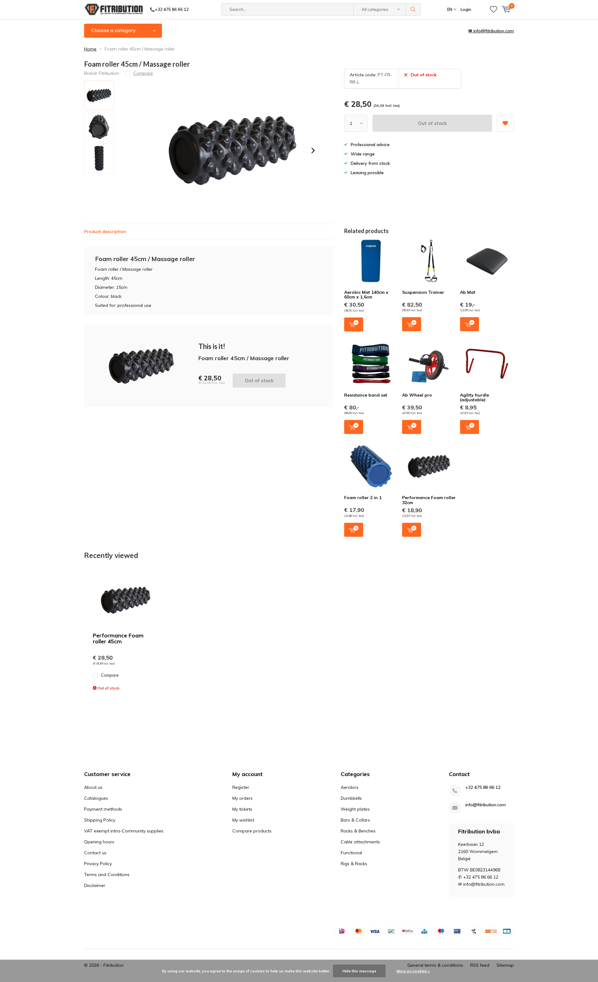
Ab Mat (467, 292)
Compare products (252, 831)
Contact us (95, 853)
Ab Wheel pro (417, 395)
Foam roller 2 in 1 (363, 497)
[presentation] (313, 150)
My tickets (242, 809)
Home (90, 49)
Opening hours (99, 842)
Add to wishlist (505, 123)
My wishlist (243, 820)
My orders (242, 798)
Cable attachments (360, 842)
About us (93, 787)
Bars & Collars (355, 820)
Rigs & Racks (354, 863)
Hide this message (359, 971)
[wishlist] (493, 9)
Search (413, 9)
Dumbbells (351, 798)
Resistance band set (365, 395)
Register (240, 787)
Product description (105, 231)
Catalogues (96, 798)
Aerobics (349, 787)
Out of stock (432, 123)
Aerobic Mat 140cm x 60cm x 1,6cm (366, 294)
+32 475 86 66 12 (483, 787)
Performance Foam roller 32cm (429, 500)
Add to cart (353, 324)
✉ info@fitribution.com (491, 31)
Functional (351, 853)
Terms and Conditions (107, 874)
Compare (110, 675)
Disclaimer (94, 885)
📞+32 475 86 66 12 (169, 9)
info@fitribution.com (485, 805)
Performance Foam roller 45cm (118, 638)
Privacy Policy (98, 863)
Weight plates (355, 809)
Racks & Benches (358, 831)
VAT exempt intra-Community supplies (124, 831)
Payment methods (103, 809)
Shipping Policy (99, 820)
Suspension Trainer (423, 292)
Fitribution (109, 73)
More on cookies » (413, 971)
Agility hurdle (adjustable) (474, 397)
